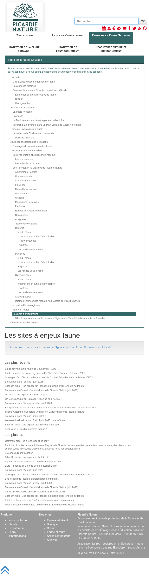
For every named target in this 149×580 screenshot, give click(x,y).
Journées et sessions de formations (29, 141)
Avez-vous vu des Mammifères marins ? (26, 428)
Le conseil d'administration (19, 452)
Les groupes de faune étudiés (26, 150)
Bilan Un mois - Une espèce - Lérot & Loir (27, 457)
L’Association (24, 35)
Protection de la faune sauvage (24, 49)
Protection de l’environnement (67, 49)
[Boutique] (124, 28)
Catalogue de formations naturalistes (32, 146)
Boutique (52, 524)
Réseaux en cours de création (31, 210)
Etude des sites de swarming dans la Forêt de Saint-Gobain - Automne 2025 (45, 373)
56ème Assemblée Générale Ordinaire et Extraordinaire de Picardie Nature (44, 411)
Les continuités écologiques (25, 305)
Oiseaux (19, 197)
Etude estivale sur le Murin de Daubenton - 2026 (30, 368)
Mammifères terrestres (27, 201)
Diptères (19, 227)
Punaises (20, 253)
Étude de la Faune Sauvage (111, 35)
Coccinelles (21, 215)
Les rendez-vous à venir (30, 249)
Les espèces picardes (24, 85)
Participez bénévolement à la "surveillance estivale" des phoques (39, 500)
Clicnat (19, 98)
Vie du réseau (24, 232)
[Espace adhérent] (109, 28)
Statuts (13, 524)
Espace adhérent (57, 520)
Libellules (20, 184)
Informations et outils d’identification (36, 236)
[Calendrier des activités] (104, 28)
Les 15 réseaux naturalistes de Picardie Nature (37, 167)
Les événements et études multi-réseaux (34, 154)
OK (143, 21)
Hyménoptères (23, 275)
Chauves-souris (23, 176)
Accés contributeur (58, 536)
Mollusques (21, 193)
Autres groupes (23, 296)
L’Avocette (18, 115)
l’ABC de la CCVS (24, 137)
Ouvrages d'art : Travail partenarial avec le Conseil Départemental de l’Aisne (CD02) (49, 377)
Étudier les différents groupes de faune (35, 94)
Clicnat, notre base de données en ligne (34, 81)
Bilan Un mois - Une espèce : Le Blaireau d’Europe (32, 424)
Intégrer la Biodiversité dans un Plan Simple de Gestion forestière (47, 124)
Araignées (20, 219)
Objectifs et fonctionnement (24, 322)
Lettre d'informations (17, 534)
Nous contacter (18, 520)
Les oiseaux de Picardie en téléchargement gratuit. (32, 478)
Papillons (20, 206)
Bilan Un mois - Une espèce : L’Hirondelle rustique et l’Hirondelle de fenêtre (45, 385)
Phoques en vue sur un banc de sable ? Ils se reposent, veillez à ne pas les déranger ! (50, 407)
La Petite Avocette (22, 111)
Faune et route (56, 532)
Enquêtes (22, 244)
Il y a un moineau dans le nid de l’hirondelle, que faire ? (34, 461)
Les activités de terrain (27, 163)
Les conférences (24, 159)
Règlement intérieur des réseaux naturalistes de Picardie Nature (47, 300)
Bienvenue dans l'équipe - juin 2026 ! (24, 381)
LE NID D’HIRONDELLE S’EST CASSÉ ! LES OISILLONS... (36, 491)
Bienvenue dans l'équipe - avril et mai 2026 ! (28, 403)
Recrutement (16, 528)
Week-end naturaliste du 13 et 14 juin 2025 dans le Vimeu (35, 420)
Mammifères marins (25, 189)
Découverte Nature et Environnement (111, 49)
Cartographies (22, 103)
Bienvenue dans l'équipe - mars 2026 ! (25, 415)
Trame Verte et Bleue (26, 223)
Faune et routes (21, 309)
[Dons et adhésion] (114, 28)
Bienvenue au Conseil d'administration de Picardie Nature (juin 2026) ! (42, 390)
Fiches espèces (28, 240)
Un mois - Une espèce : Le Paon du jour (26, 394)
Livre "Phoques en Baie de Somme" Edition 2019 (31, 465)
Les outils (15, 77)
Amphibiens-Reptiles (26, 171)
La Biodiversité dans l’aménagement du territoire (38, 120)
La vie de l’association (67, 35)
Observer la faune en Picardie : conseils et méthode (40, 90)
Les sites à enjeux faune (25, 313)
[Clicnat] (119, 28)
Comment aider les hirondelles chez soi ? (27, 440)
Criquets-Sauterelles (26, 180)
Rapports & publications (23, 107)
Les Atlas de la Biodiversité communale (33, 133)
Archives (52, 540)
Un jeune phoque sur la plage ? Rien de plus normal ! (33, 398)
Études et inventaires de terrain (26, 128)
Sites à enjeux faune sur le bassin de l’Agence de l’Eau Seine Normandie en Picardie (60, 318)
